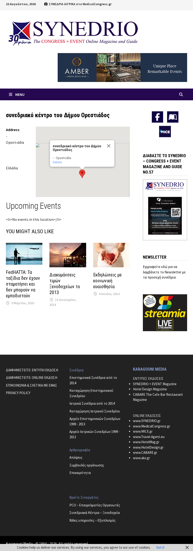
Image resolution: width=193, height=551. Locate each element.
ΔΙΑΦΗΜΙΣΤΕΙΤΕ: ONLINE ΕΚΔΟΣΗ (31, 377)
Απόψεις (75, 457)
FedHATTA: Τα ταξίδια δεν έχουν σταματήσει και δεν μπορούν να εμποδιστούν (23, 284)
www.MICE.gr (143, 431)
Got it (160, 547)
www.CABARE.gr (145, 452)
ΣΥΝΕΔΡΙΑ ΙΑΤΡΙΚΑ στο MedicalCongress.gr (80, 4)
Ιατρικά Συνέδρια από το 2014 (92, 403)
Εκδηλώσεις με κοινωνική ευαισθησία (107, 280)
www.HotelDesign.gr (148, 447)
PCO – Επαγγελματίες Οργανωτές (94, 505)
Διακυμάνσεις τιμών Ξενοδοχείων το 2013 (64, 283)
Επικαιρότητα (80, 472)
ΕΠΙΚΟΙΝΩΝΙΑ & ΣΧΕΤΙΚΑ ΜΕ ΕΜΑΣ (31, 385)
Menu (19, 94)
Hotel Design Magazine (150, 389)
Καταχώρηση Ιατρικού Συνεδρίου (94, 411)
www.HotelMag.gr (146, 442)
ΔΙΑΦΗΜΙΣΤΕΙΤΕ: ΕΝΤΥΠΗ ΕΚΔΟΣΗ (32, 370)
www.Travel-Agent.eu (149, 437)
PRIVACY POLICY (18, 393)
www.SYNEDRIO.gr (147, 421)
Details (57, 162)
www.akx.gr (141, 458)
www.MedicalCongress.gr (151, 426)
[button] (82, 173)
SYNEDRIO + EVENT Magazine (155, 384)
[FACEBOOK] (157, 117)
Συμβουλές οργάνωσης (86, 465)
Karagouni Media (19, 543)
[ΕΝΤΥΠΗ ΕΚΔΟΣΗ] (172, 117)
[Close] (108, 145)
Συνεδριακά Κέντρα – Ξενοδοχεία (94, 512)
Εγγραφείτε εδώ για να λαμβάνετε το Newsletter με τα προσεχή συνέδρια (164, 271)
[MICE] (165, 131)
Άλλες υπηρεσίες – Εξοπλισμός (92, 520)
